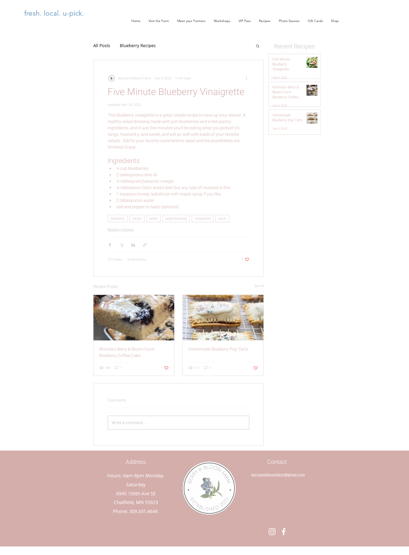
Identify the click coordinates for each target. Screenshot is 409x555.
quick (222, 218)
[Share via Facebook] (110, 245)
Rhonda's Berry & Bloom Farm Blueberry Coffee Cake (126, 352)
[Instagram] (272, 531)
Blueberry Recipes (138, 45)
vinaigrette (202, 218)
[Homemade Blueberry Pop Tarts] (223, 317)
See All (259, 286)
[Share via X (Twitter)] (121, 245)
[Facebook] (283, 531)
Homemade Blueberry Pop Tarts (218, 349)
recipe (137, 218)
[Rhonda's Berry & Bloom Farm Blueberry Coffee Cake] (133, 317)
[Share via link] (144, 245)
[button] (257, 46)
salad (153, 218)
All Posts (101, 45)
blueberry (117, 218)
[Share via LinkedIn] (133, 245)
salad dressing (176, 218)
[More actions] (246, 78)
